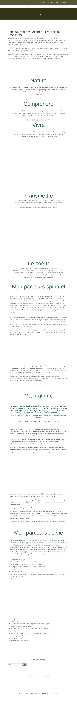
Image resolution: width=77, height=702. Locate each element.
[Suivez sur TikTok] (42, 669)
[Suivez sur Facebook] (30, 669)
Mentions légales (33, 676)
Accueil (42, 2)
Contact (46, 676)
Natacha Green (53, 693)
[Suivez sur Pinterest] (46, 669)
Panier (67, 2)
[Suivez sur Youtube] (38, 669)
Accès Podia (50, 2)
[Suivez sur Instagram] (34, 669)
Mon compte (59, 2)
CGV (41, 676)
